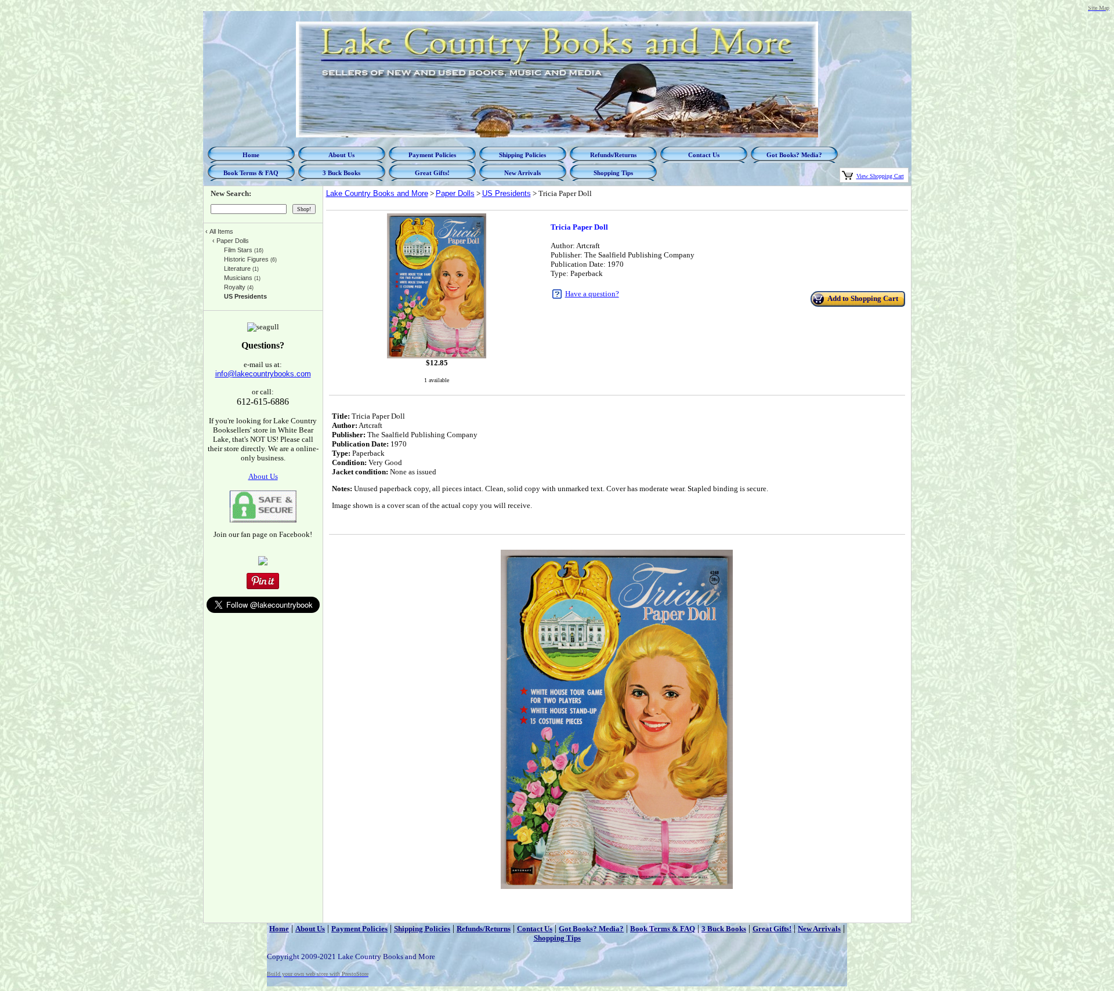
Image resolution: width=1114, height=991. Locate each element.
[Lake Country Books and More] (262, 562)
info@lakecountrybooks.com (263, 373)
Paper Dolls (455, 193)
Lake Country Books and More (377, 193)
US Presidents (506, 193)
